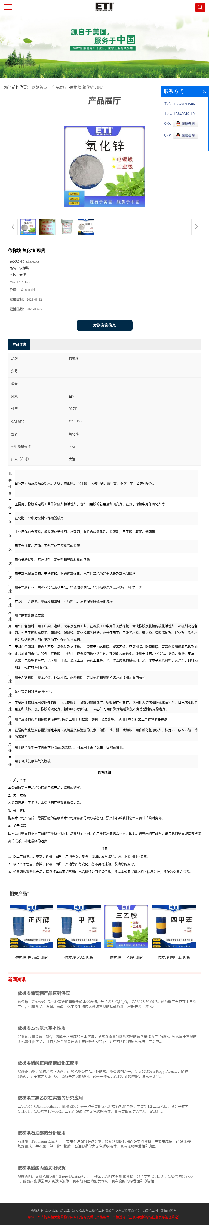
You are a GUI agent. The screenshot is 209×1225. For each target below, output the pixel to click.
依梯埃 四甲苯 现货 (174, 958)
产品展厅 (59, 87)
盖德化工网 (150, 1210)
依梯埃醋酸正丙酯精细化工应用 (48, 1063)
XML (120, 1210)
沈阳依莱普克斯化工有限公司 (93, 1210)
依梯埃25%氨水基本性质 (42, 1028)
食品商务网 (168, 1210)
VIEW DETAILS (177, 1017)
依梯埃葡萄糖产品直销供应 (44, 993)
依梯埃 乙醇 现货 (78, 958)
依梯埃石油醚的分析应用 (42, 1133)
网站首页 (39, 87)
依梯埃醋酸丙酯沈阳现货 (42, 1168)
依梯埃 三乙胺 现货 (126, 958)
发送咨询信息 (104, 325)
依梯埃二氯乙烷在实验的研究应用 (50, 1098)
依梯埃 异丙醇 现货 (31, 958)
